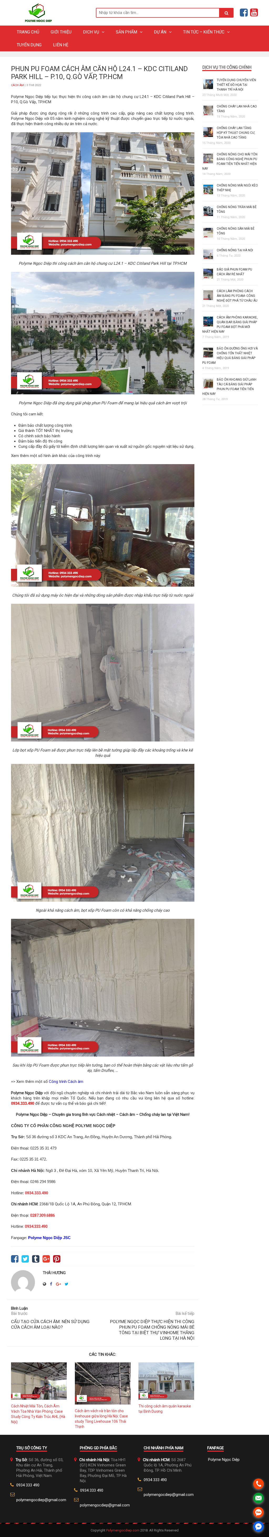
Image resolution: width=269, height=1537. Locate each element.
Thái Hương (54, 1272)
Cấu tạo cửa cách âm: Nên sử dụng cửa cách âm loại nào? (50, 1324)
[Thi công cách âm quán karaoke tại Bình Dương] (166, 1381)
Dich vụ (91, 32)
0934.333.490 (22, 1103)
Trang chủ (28, 32)
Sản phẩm (126, 32)
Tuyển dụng (29, 44)
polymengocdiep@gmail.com (41, 1499)
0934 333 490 (27, 1485)
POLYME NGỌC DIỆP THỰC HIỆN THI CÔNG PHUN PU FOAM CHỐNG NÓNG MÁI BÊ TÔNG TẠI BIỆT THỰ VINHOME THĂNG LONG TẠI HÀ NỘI (152, 1330)
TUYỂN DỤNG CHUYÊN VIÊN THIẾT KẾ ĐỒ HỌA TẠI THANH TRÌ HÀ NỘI (236, 84)
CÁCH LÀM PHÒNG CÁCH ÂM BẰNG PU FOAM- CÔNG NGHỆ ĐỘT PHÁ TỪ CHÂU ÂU (237, 295)
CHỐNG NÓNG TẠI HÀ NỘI (235, 250)
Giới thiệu (61, 32)
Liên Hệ (60, 44)
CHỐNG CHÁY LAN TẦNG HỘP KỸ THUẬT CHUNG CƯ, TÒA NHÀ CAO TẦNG (236, 132)
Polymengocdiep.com (123, 1530)
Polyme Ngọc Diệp (224, 1459)
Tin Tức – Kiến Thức (203, 32)
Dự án (160, 32)
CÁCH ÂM (17, 85)
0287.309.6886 (42, 1215)
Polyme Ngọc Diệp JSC (49, 1237)
